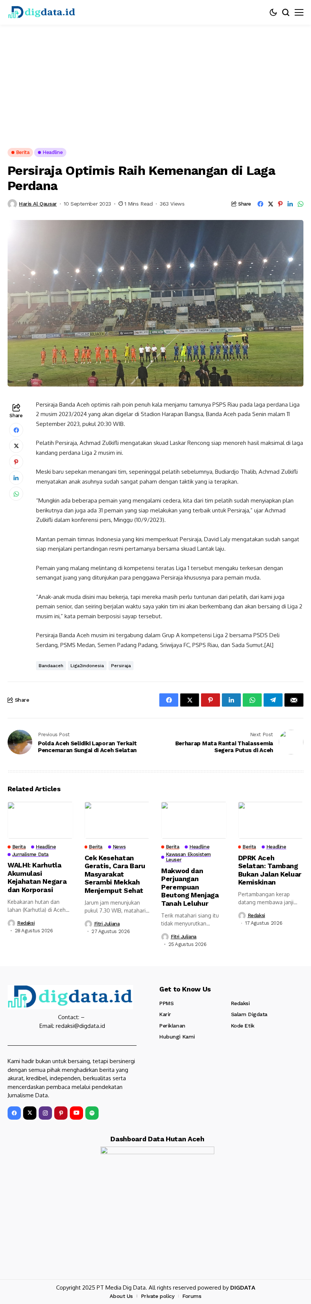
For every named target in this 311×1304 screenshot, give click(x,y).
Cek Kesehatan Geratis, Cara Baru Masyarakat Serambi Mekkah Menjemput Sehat (115, 874)
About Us (121, 1296)
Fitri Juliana (107, 924)
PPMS (166, 1003)
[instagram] (45, 1113)
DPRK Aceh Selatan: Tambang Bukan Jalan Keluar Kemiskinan (270, 870)
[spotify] (92, 1113)
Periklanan (172, 1026)
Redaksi (26, 923)
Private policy (157, 1296)
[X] (29, 1113)
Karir (165, 1014)
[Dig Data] (42, 12)
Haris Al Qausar (38, 204)
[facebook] (14, 1113)
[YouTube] (76, 1113)
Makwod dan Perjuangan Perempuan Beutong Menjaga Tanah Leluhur (190, 887)
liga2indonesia (87, 665)
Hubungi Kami (177, 1037)
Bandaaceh (51, 665)
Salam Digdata (249, 1014)
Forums (191, 1296)
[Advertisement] (155, 81)
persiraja (121, 665)
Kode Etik (242, 1026)
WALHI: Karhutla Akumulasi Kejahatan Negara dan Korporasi (37, 877)
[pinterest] (61, 1113)
